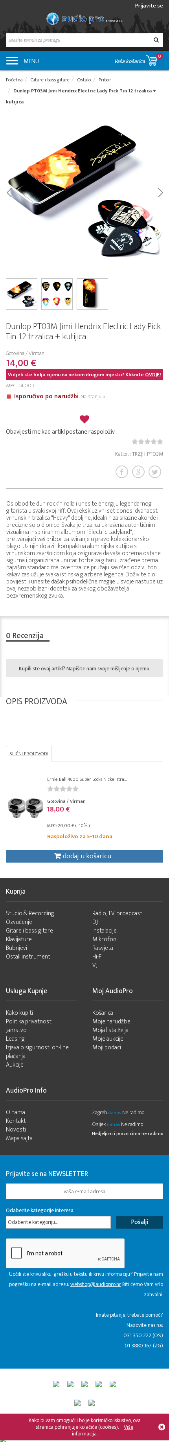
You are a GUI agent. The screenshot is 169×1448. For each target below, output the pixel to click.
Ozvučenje (19, 922)
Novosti (16, 1129)
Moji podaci (106, 1047)
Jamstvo (16, 1030)
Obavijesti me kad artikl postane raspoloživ (60, 432)
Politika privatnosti (29, 1021)
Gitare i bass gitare (29, 930)
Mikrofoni (105, 939)
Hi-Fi (97, 956)
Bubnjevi (16, 948)
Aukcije (15, 1065)
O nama (15, 1112)
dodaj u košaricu (87, 856)
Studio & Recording (30, 913)
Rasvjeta (102, 948)
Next (160, 192)
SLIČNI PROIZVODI (28, 753)
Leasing (15, 1039)
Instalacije (104, 930)
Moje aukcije (107, 1039)
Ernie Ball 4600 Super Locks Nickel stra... (87, 779)
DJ (95, 922)
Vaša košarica (137, 59)
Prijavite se (149, 6)
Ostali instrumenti (28, 956)
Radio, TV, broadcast (117, 913)
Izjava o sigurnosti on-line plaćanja (37, 1052)
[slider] (147, 441)
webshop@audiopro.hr (95, 1284)
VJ (94, 965)
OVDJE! (153, 374)
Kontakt (16, 1121)
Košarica (102, 1013)
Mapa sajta (19, 1138)
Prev (9, 192)
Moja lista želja (110, 1030)
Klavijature (19, 939)
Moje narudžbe (111, 1021)
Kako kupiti (19, 1013)
